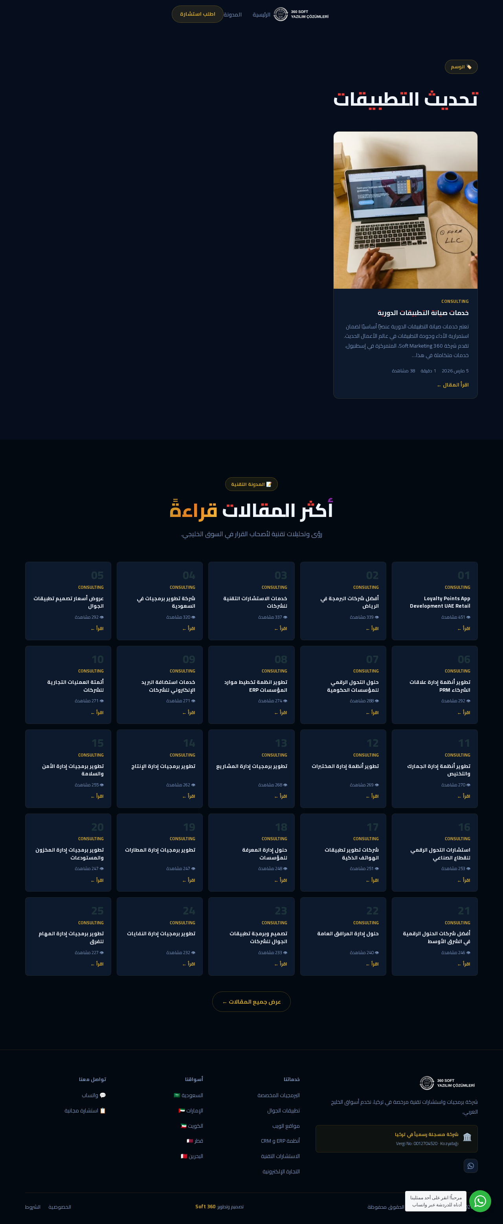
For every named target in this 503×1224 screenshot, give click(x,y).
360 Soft (205, 1206)
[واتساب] (471, 1166)
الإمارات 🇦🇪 (190, 1110)
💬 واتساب (94, 1095)
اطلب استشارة (197, 13)
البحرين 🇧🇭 (192, 1156)
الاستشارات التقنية (280, 1156)
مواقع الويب (286, 1126)
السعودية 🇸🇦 (188, 1095)
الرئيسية (261, 14)
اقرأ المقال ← (453, 384)
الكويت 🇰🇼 (191, 1126)
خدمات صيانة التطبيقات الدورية (423, 312)
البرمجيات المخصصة (278, 1095)
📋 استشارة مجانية (85, 1110)
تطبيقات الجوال (283, 1110)
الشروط (32, 1206)
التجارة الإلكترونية (281, 1171)
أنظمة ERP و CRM (280, 1141)
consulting (455, 301)
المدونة (233, 14)
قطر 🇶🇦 (195, 1141)
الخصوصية (59, 1206)
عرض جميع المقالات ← (251, 1001)
